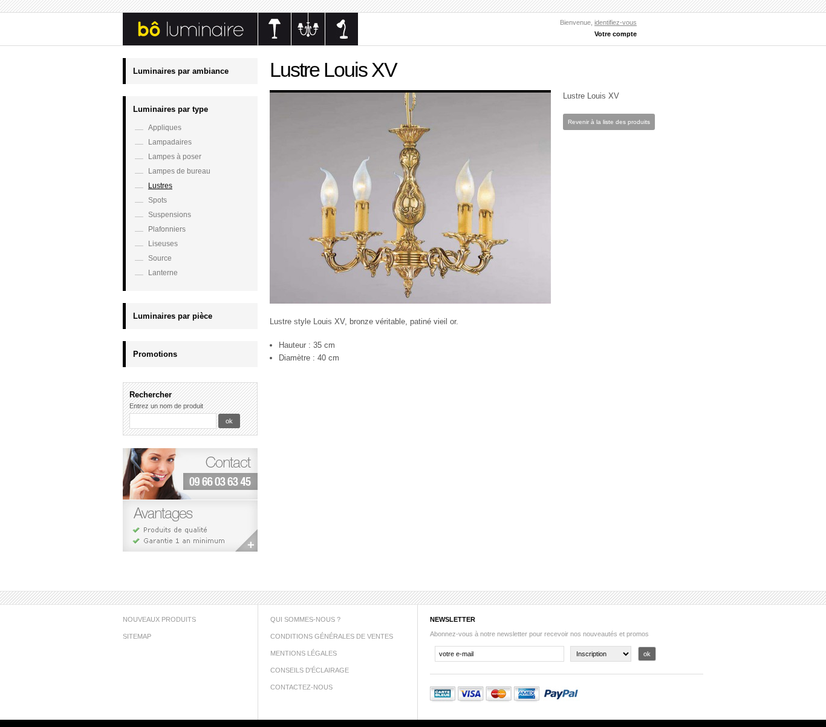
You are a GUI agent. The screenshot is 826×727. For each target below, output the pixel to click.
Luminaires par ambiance (181, 71)
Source (160, 258)
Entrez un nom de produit (166, 405)
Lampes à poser (174, 156)
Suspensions (169, 214)
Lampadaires (170, 142)
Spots (157, 200)
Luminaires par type (170, 109)
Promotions (155, 354)
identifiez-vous (615, 22)
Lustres (160, 185)
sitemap (137, 636)
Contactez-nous (301, 687)
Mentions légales (303, 653)
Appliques (164, 127)
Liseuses (163, 244)
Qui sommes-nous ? (305, 619)
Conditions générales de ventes (331, 636)
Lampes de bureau (179, 171)
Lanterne (163, 273)
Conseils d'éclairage (309, 670)
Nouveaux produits (159, 619)
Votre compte (615, 33)
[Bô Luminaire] (240, 42)
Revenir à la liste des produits (609, 122)
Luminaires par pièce (172, 316)
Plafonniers (167, 229)
